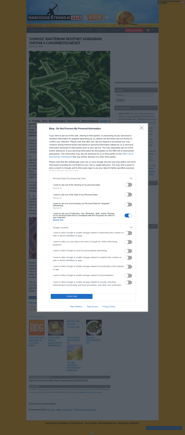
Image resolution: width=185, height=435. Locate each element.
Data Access (92, 306)
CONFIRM (71, 296)
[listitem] (92, 178)
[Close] (142, 129)
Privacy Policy (109, 306)
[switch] (128, 185)
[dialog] (92, 217)
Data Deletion (76, 306)
